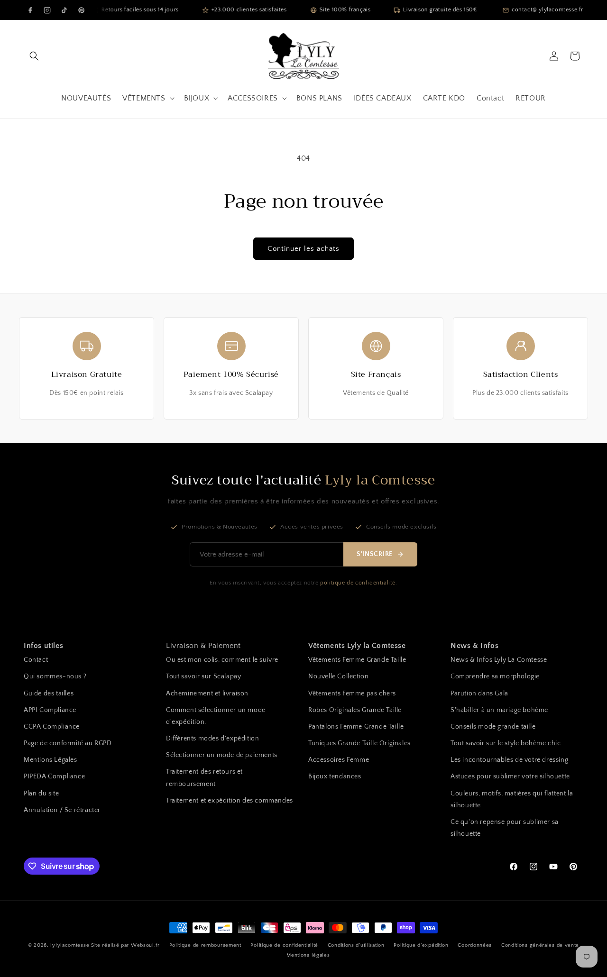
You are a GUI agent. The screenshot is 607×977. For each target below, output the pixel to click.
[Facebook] (30, 10)
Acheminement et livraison (207, 693)
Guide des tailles (49, 693)
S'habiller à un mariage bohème (499, 710)
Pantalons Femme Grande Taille (356, 726)
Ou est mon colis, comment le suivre (222, 660)
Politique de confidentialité (284, 945)
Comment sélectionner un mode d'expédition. (216, 716)
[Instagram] (47, 10)
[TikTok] (64, 10)
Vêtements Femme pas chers (352, 693)
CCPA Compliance (52, 726)
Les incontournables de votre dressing (509, 760)
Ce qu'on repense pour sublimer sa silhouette (505, 828)
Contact (36, 660)
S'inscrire (375, 554)
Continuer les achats (303, 249)
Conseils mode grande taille (493, 726)
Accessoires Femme (338, 760)
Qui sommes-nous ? (55, 676)
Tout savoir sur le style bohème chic (506, 743)
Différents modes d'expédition (212, 738)
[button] (34, 56)
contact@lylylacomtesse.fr (547, 10)
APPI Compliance (50, 710)
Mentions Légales (50, 760)
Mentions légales (308, 955)
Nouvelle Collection (338, 676)
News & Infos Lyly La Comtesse (499, 660)
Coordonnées (475, 945)
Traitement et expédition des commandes (229, 800)
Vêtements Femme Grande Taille (357, 660)
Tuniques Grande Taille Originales (359, 743)
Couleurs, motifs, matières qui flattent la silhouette (512, 799)
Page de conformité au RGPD (68, 743)
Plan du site (41, 793)
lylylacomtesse (69, 945)
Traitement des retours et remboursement (204, 777)
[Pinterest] (81, 10)
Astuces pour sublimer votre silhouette (510, 776)
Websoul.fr (145, 945)
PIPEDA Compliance (54, 776)
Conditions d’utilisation (356, 945)
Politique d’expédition (421, 945)
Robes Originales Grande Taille (355, 710)
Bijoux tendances (334, 776)
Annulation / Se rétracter (62, 810)
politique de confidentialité (357, 583)
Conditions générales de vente (540, 945)
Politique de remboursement (205, 945)
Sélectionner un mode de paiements (221, 755)
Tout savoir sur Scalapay (203, 676)
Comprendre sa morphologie (495, 676)
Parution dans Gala (479, 693)
